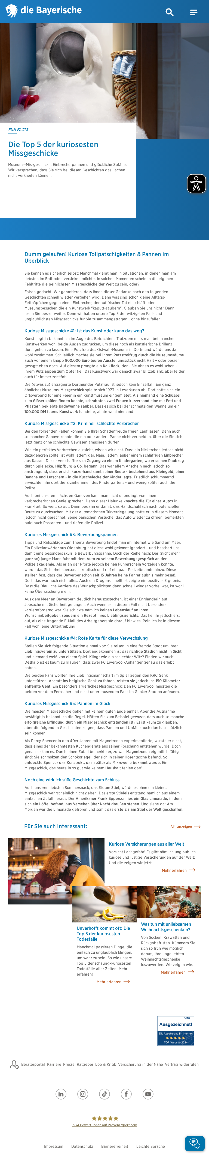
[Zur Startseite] (43, 12)
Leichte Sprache (150, 1146)
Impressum (53, 1146)
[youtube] (148, 1094)
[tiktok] (104, 1094)
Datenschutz (82, 1146)
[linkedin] (61, 1094)
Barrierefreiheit (114, 1146)
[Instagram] (82, 1094)
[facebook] (126, 1094)
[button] (169, 12)
